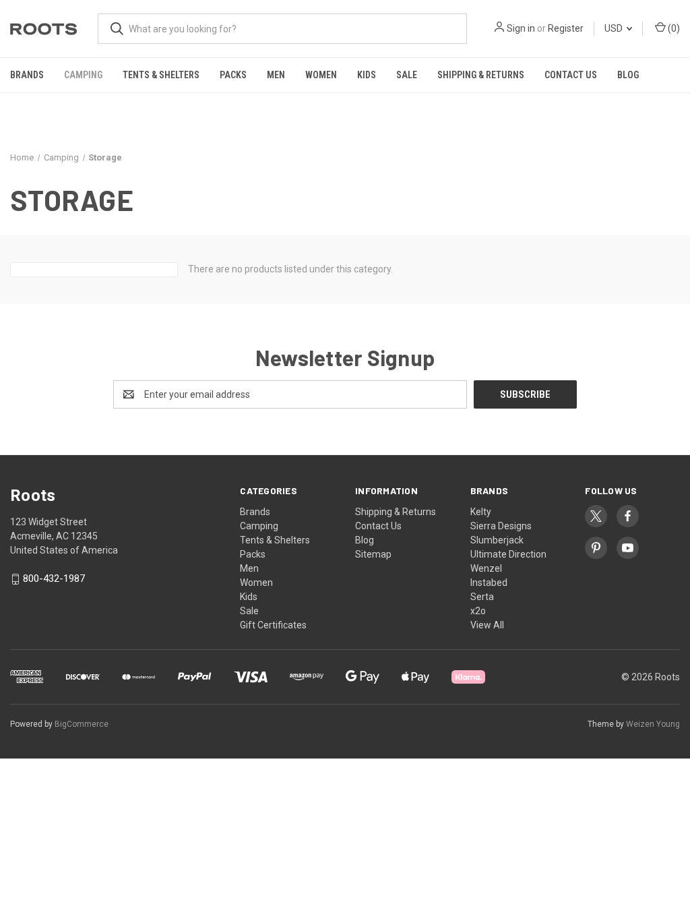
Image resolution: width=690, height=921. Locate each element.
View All (487, 625)
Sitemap (373, 554)
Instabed (488, 582)
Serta (482, 596)
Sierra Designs (501, 526)
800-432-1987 (54, 579)
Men (276, 74)
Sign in (521, 28)
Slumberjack (497, 540)
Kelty (480, 511)
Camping (83, 74)
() (673, 28)
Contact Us (570, 74)
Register (566, 28)
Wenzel (486, 568)
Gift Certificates (273, 625)
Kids (366, 74)
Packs (233, 74)
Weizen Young (653, 724)
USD (614, 28)
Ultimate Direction (508, 554)
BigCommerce (81, 724)
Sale (406, 74)
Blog (628, 74)
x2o (478, 610)
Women (321, 74)
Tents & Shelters (161, 74)
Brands (27, 74)
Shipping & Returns (480, 74)
